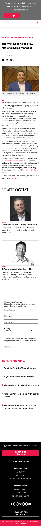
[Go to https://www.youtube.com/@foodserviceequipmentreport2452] (29, 504)
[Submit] (37, 22)
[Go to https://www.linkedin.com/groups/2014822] (16, 504)
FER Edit (5, 52)
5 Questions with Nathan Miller (18, 269)
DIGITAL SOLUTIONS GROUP (20, 479)
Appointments (9, 38)
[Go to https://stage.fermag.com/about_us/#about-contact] (25, 504)
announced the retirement (11, 161)
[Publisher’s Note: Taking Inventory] (20, 208)
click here (14, 178)
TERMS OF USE (20, 493)
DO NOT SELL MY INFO (20, 496)
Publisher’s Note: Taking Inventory (19, 225)
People (29, 38)
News (21, 38)
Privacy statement (21, 10)
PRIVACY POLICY (20, 489)
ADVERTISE (20, 475)
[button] (20, 453)
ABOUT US (21, 472)
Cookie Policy (26, 6)
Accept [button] (12, 16)
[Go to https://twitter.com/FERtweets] (20, 504)
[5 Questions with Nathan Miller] (20, 253)
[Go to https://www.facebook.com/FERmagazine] (11, 504)
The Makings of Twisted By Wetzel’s (21, 385)
